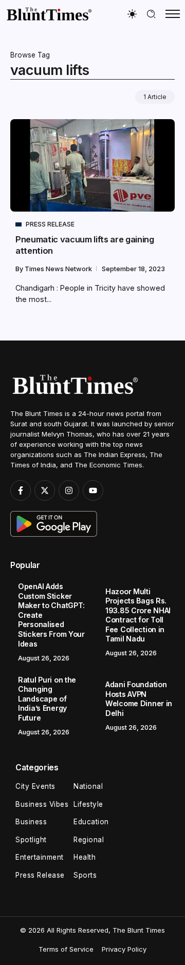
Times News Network (59, 269)
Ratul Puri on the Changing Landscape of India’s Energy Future (47, 698)
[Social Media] (20, 490)
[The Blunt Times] (48, 13)
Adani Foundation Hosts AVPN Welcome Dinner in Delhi (138, 698)
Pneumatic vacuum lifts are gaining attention (84, 244)
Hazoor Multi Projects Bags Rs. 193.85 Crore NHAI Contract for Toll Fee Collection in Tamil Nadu (138, 615)
